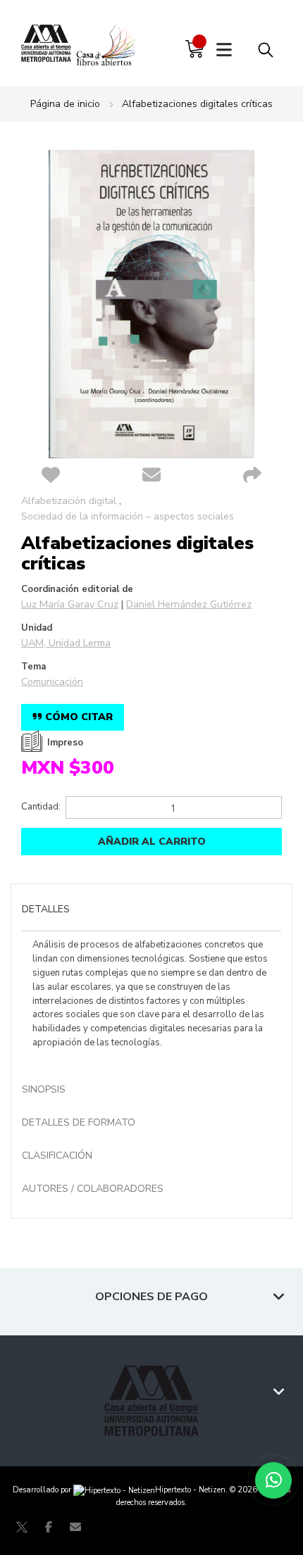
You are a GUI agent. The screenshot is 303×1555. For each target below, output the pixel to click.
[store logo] (48, 41)
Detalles (46, 909)
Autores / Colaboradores (92, 1188)
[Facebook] (48, 1527)
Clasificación (57, 1155)
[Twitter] (22, 1527)
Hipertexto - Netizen (190, 1490)
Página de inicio (65, 104)
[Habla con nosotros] (273, 1480)
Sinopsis (44, 1089)
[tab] (151, 911)
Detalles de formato (78, 1122)
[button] (50, 476)
